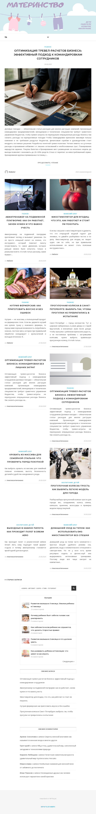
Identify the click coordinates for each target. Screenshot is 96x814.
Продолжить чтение (48, 163)
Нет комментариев (83, 172)
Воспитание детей (70, 483)
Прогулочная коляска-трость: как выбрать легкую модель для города (70, 489)
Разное (48, 47)
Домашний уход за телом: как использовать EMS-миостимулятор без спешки (70, 531)
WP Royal (53, 799)
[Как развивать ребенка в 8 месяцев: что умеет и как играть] (25, 653)
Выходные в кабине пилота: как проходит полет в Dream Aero (25, 531)
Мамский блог (70, 214)
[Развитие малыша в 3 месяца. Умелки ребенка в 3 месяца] (25, 605)
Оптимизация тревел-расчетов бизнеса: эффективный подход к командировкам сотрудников (48, 54)
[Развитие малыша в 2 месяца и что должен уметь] (25, 641)
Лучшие (48, 597)
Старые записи (14, 580)
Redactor (12, 172)
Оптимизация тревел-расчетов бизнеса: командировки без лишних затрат (25, 364)
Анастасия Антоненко (60, 346)
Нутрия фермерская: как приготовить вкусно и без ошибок (25, 309)
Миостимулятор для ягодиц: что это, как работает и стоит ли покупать (70, 220)
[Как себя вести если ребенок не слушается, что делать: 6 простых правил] (25, 630)
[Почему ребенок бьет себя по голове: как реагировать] (25, 618)
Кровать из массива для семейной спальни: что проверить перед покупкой (25, 458)
